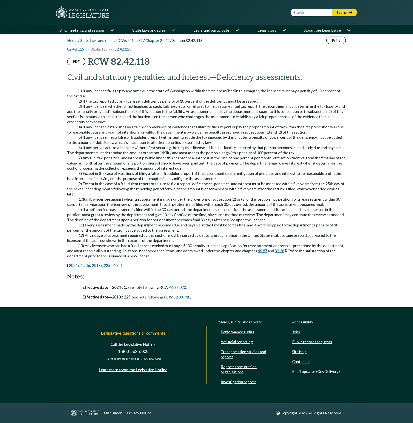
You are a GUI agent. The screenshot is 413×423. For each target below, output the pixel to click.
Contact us (301, 361)
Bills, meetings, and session (81, 30)
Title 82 (136, 40)
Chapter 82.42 (157, 40)
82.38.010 (181, 297)
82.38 (279, 250)
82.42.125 (122, 49)
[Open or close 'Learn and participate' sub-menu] (237, 30)
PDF (76, 61)
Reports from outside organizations (239, 369)
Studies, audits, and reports (239, 322)
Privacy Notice (139, 413)
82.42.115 (75, 49)
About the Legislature (322, 30)
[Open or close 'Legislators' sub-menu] (284, 30)
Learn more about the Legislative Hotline (133, 369)
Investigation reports (238, 381)
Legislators (266, 30)
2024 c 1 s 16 (79, 265)
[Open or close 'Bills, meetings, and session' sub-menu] (112, 30)
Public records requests (312, 341)
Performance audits (237, 331)
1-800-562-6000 (133, 351)
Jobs (296, 331)
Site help (299, 351)
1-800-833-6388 (151, 358)
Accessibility (302, 322)
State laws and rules (148, 30)
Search (342, 12)
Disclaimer (113, 413)
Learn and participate (211, 30)
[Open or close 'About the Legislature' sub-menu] (349, 30)
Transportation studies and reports (243, 354)
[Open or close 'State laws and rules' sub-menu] (173, 30)
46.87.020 (177, 287)
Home (72, 40)
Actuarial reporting (237, 341)
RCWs (121, 40)
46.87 (262, 250)
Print (336, 40)
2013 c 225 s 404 (106, 265)
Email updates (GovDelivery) (316, 371)
